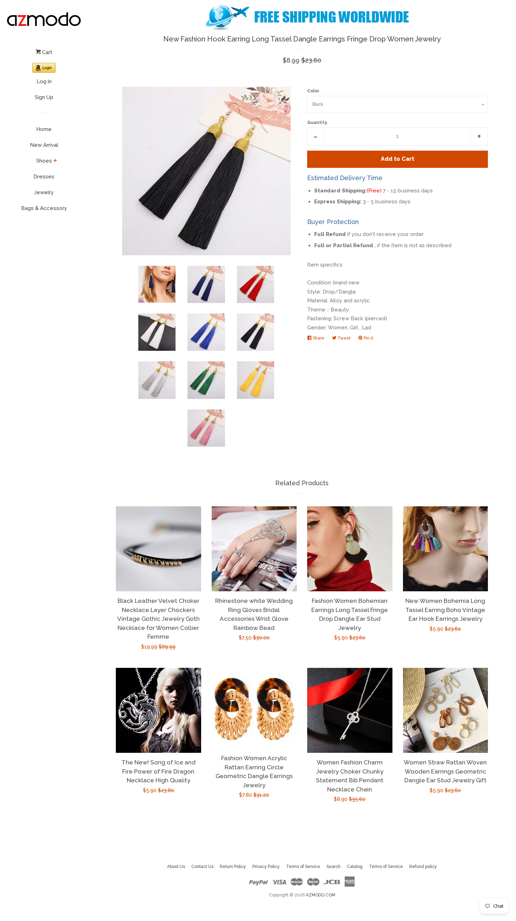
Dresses (43, 176)
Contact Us (202, 866)
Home (44, 129)
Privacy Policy (266, 866)
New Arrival (44, 145)
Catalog (355, 866)
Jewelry (44, 192)
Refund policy (423, 866)
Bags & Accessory (44, 208)
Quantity (317, 122)
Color (313, 90)
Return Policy (233, 866)
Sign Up (44, 97)
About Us (176, 866)
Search (333, 866)
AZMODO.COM (320, 895)
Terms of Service (303, 866)
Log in (44, 81)
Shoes (44, 161)
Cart (46, 52)
